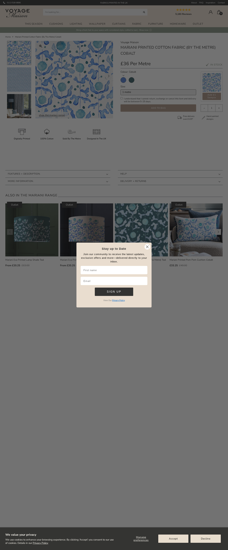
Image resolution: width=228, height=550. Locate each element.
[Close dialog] (147, 247)
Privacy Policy (40, 543)
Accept (173, 538)
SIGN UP (114, 291)
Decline (205, 538)
